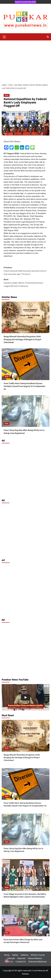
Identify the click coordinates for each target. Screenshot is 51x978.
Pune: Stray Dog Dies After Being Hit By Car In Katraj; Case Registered (24, 431)
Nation (15, 955)
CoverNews (37, 970)
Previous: (25, 271)
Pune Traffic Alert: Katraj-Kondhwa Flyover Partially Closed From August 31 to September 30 (24, 386)
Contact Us (21, 961)
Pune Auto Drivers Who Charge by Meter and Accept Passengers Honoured (23, 941)
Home (7, 955)
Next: (23, 283)
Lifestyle (11, 958)
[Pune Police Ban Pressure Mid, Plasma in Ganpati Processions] (25, 697)
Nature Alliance (35, 958)
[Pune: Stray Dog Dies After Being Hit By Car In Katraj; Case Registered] (25, 411)
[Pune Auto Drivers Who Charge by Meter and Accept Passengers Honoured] (25, 920)
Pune (6, 95)
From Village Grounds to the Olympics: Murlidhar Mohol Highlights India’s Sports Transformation (25, 895)
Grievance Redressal (37, 961)
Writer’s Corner (38, 955)
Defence (24, 955)
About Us (8, 961)
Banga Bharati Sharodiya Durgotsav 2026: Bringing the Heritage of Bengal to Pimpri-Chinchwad (23, 339)
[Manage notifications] (7, 961)
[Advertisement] (25, 61)
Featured (21, 958)
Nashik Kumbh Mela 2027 (25, 2)
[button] (4, 36)
